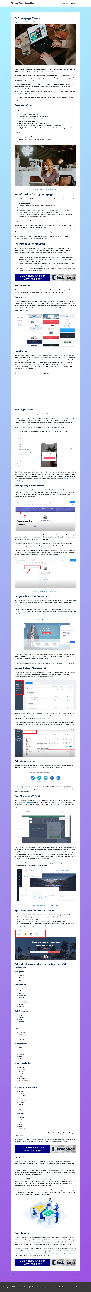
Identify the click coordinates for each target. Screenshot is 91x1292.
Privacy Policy (74, 3)
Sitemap (26, 1287)
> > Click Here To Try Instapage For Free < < (45, 189)
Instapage (17, 84)
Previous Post (16, 1275)
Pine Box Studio (22, 3)
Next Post (75, 1275)
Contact (65, 3)
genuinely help (30, 803)
